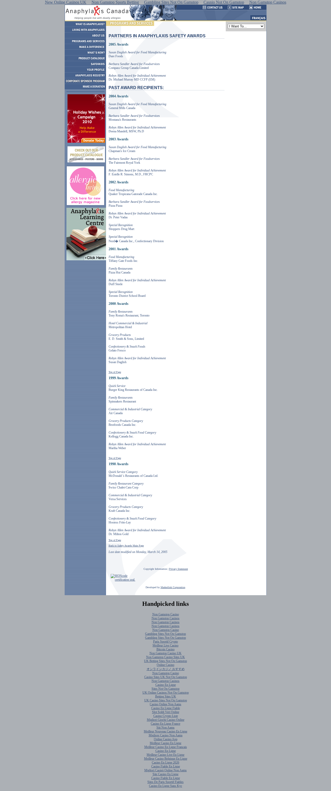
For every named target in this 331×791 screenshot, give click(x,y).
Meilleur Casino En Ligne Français (165, 747)
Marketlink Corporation (173, 587)
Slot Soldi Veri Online (165, 712)
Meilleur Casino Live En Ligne (165, 755)
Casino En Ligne (165, 685)
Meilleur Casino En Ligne (165, 743)
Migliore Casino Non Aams (166, 735)
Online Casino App (165, 739)
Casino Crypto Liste (165, 716)
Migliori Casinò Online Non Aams (165, 770)
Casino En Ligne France (165, 723)
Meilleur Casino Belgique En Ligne (165, 758)
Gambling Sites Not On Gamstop (165, 634)
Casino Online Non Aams (165, 704)
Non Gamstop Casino (165, 614)
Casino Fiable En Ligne (165, 766)
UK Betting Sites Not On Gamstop (165, 661)
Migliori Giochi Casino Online (165, 720)
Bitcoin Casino (165, 649)
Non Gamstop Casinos (165, 618)
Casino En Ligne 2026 (165, 762)
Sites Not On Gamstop (165, 689)
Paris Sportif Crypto (165, 641)
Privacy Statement (178, 568)
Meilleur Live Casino (165, 645)
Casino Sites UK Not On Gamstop (165, 677)
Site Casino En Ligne (165, 774)
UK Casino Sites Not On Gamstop (165, 700)
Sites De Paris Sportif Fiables (165, 782)
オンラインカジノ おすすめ (166, 669)
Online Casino (165, 665)
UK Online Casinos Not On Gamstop (165, 692)
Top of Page (115, 372)
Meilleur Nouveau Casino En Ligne (165, 731)
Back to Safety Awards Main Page (126, 545)
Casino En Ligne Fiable (165, 708)
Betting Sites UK (165, 696)
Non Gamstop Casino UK (165, 653)
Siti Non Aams (165, 727)
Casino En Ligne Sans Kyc (165, 786)
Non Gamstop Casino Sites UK (165, 657)
